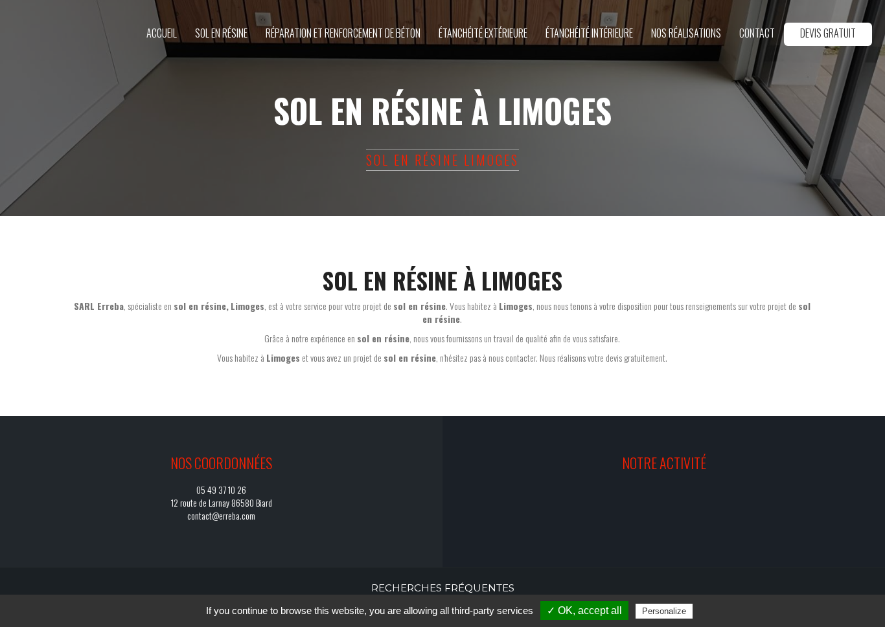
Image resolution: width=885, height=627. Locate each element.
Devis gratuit (828, 33)
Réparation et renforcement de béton (343, 33)
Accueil (161, 33)
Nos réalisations (686, 33)
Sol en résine (221, 33)
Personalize (664, 611)
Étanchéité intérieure (589, 33)
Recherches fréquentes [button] (442, 588)
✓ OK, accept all (584, 610)
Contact (757, 33)
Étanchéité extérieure (483, 33)
